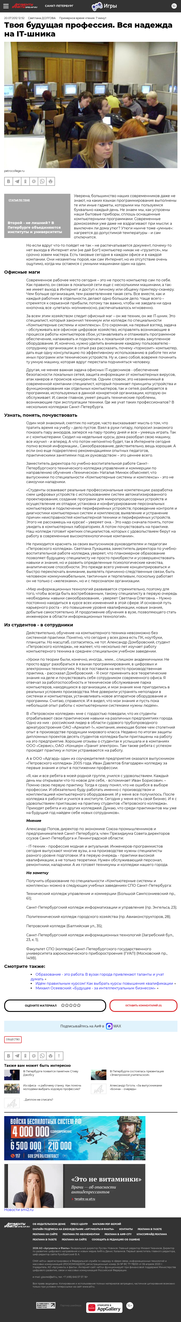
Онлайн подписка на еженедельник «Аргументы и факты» (73, 1229)
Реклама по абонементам (81, 1234)
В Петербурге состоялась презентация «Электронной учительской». (137, 1073)
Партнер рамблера (70, 1305)
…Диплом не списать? (38, 1099)
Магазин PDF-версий (107, 1224)
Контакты (126, 1229)
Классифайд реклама (152, 1234)
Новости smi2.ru (19, 1210)
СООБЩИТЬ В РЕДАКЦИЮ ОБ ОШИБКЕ (116, 1239)
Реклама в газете (150, 1229)
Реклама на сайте (45, 1234)
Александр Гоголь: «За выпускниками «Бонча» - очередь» (136, 1087)
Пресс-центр (79, 1224)
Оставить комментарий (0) (143, 1005)
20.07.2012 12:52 (14, 18)
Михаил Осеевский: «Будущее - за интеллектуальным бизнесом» (96, 988)
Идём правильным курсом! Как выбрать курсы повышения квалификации (104, 983)
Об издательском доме (49, 1224)
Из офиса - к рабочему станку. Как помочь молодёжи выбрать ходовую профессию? (52, 1087)
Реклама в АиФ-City (118, 1234)
